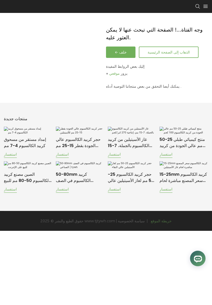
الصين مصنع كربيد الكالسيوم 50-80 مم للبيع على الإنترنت (27, 177)
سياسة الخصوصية (132, 221)
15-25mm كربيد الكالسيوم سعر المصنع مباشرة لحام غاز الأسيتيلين (183, 177)
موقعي (114, 73)
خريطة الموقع (161, 221)
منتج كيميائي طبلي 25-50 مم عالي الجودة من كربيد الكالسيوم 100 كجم (182, 142)
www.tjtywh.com (100, 221)
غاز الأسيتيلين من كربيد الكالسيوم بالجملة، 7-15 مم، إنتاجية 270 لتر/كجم (129, 142)
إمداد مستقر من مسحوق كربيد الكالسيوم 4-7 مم (25, 142)
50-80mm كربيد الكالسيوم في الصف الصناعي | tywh (73, 177)
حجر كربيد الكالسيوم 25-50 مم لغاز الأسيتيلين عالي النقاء (131, 177)
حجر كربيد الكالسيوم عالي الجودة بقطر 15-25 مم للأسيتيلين (78, 142)
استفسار (10, 154)
